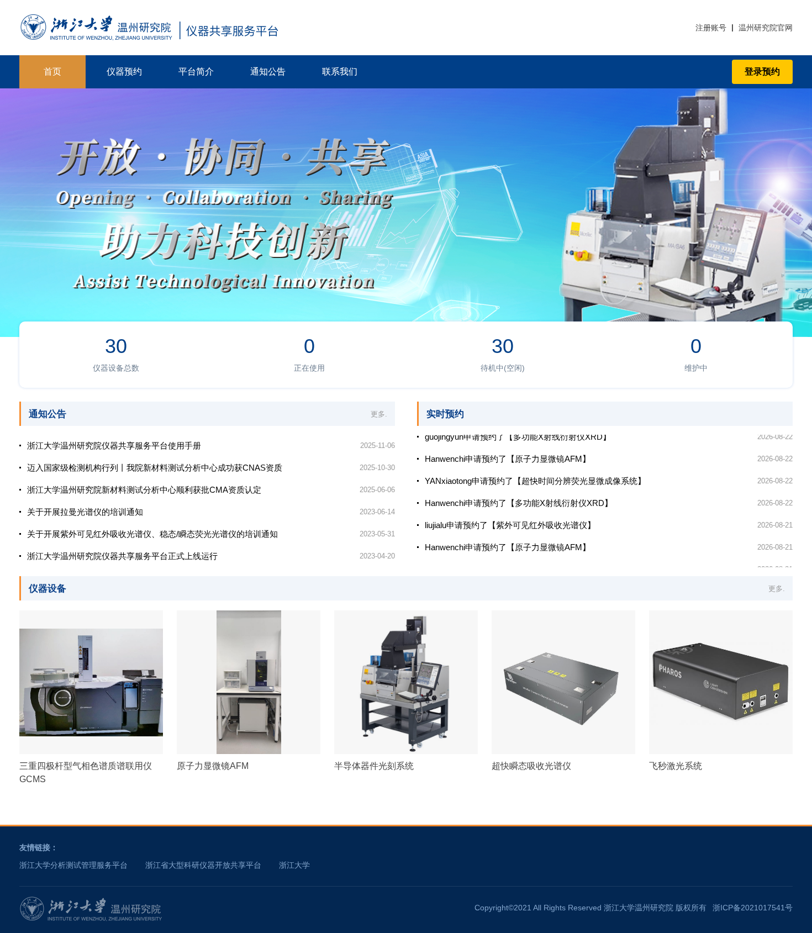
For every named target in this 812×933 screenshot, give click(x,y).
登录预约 (762, 71)
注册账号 (710, 27)
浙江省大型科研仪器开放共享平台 (203, 865)
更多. (379, 414)
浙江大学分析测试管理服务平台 (73, 865)
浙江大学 (294, 865)
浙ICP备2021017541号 (753, 907)
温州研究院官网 (766, 27)
